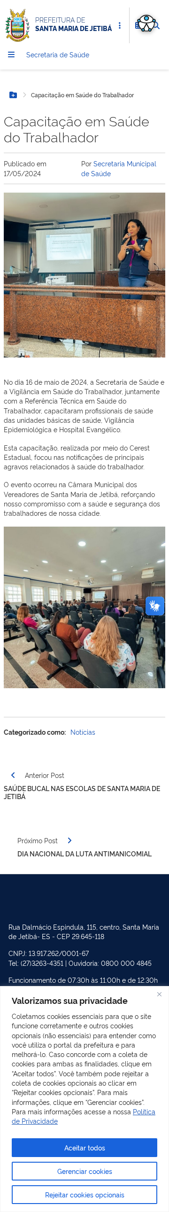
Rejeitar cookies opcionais (84, 1194)
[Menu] (11, 54)
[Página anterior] (13, 775)
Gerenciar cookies (84, 1170)
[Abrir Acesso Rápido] (119, 25)
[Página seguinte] (69, 840)
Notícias (82, 731)
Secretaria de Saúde (57, 54)
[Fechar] (159, 994)
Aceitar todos (84, 1147)
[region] (84, 1099)
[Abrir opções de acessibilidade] (146, 22)
